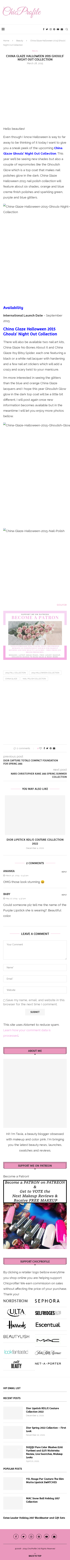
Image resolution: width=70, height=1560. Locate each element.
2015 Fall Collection (15, 673)
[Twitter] (47, 29)
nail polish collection (34, 679)
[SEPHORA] (47, 1299)
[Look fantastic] (16, 1351)
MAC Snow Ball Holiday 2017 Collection (43, 1500)
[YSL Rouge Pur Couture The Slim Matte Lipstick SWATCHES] (13, 1483)
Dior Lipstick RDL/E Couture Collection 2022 (42, 1410)
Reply (64, 872)
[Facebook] (43, 29)
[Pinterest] (54, 29)
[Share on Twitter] (47, 748)
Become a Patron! (16, 1176)
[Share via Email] (54, 748)
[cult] (16, 1363)
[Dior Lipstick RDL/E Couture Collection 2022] (35, 815)
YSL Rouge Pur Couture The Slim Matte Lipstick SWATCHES (45, 1480)
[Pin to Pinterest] (51, 748)
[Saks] (48, 1351)
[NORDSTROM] (15, 1299)
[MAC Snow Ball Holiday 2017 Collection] (13, 1503)
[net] (48, 1363)
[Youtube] (58, 29)
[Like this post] (40, 748)
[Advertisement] (35, 95)
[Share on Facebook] (44, 748)
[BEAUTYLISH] (16, 1335)
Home (6, 40)
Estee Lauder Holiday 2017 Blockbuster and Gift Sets (34, 1517)
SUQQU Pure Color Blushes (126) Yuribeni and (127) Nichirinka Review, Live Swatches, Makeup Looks (44, 1452)
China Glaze (11, 679)
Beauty (19, 40)
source (62, 604)
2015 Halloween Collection (45, 673)
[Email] (62, 29)
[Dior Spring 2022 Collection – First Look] (13, 1432)
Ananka (9, 871)
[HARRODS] (16, 1323)
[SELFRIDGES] (48, 1311)
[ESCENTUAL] (48, 1323)
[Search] (66, 29)
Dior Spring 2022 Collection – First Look (46, 1429)
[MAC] (48, 1339)
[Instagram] (51, 29)
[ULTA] (16, 1311)
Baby (6, 894)
